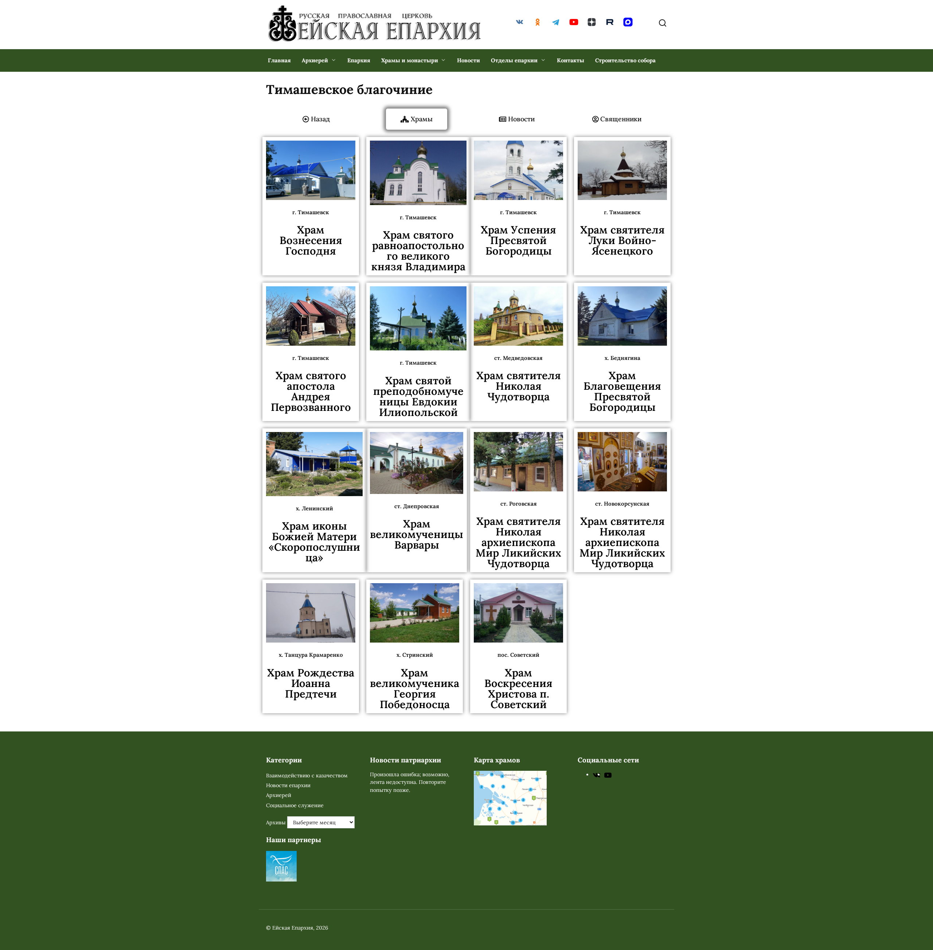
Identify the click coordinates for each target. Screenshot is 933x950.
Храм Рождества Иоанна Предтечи (310, 683)
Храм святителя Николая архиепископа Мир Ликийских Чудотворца (518, 542)
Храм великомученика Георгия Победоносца (414, 688)
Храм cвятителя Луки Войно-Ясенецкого (622, 240)
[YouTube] (608, 774)
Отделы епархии (514, 60)
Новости (468, 60)
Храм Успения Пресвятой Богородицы (518, 240)
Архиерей (315, 60)
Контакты (570, 60)
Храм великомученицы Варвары (416, 534)
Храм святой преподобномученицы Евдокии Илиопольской (418, 396)
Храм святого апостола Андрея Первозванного (311, 391)
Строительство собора (625, 60)
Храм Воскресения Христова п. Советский (518, 688)
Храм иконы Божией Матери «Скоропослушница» (314, 541)
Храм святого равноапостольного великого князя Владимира (418, 250)
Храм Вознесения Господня (311, 240)
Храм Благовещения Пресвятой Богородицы (622, 391)
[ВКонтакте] (596, 774)
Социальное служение (295, 805)
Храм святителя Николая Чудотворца (518, 386)
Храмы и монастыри (409, 60)
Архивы (276, 822)
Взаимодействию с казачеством (307, 775)
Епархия (358, 60)
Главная (279, 60)
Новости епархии (288, 785)
